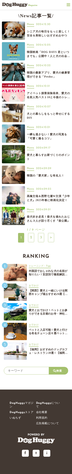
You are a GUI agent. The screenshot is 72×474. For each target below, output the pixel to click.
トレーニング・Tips (40, 266)
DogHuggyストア (22, 412)
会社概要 (42, 412)
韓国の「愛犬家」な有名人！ (45, 175)
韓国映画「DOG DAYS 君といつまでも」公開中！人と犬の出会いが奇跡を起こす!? (48, 56)
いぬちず (15, 417)
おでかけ (34, 286)
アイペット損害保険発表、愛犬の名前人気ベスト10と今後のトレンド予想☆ (48, 97)
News (30, 24)
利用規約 (42, 417)
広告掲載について (47, 423)
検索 (59, 370)
